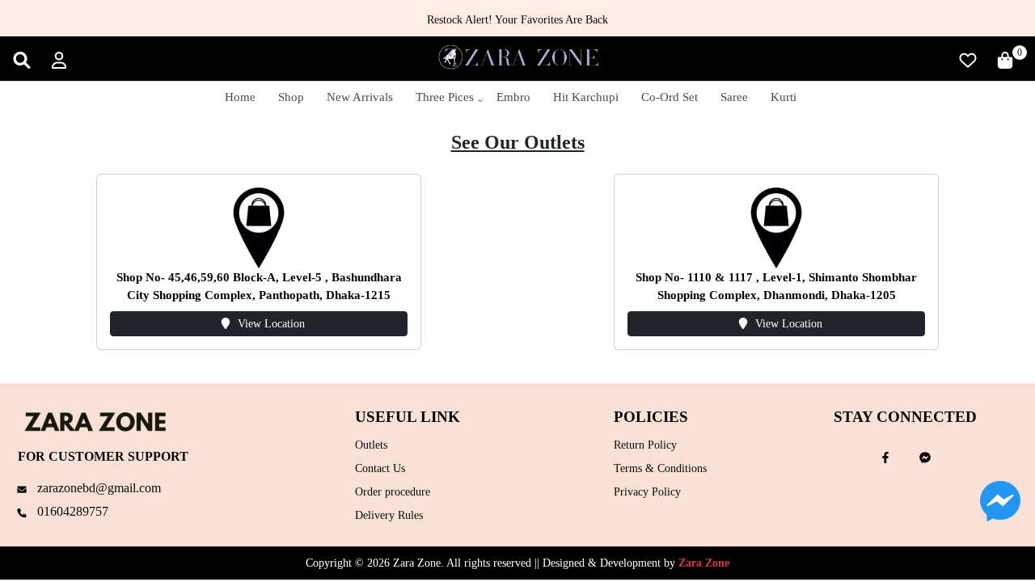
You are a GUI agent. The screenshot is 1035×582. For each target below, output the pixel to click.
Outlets (371, 445)
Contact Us (380, 468)
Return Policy (645, 445)
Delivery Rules (389, 515)
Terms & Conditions (660, 468)
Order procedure (392, 492)
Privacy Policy (647, 492)
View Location (271, 324)
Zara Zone (703, 563)
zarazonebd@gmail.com (97, 488)
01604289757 (71, 511)
